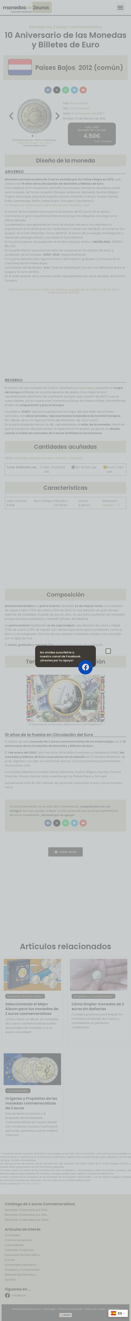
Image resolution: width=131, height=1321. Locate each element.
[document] (65, 660)
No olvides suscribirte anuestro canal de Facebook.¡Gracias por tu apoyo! (60, 656)
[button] (108, 651)
